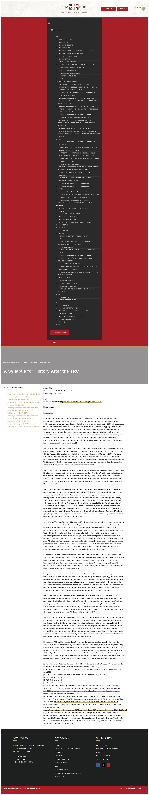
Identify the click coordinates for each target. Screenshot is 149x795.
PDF (45, 399)
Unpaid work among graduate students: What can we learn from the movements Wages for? (78, 196)
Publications (61, 228)
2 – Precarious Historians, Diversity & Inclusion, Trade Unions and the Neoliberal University (78, 154)
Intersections (64, 233)
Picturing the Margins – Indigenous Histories (77, 117)
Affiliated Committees (67, 62)
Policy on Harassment (68, 70)
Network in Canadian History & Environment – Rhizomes (77, 290)
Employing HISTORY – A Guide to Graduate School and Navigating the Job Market (78, 243)
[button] (144, 9)
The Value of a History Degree (71, 316)
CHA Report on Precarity (69, 164)
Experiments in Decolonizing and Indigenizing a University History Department (77, 88)
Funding (62, 322)
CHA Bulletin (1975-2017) (68, 283)
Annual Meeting (62, 225)
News (61, 79)
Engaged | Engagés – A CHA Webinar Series (75, 114)
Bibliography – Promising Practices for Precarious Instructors (74, 179)
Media (58, 294)
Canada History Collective (70, 264)
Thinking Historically (67, 219)
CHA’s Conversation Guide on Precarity (75, 183)
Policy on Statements (67, 76)
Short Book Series (66, 247)
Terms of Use (102, 759)
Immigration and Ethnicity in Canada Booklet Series (76, 251)
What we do (63, 42)
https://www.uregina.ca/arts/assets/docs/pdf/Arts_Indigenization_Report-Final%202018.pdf (86, 702)
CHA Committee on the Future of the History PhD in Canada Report (78, 273)
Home (4, 362)
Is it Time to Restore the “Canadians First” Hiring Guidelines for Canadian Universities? (78, 168)
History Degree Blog (67, 319)
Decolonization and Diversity (67, 81)
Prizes (58, 302)
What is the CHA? (65, 39)
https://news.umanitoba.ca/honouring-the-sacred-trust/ (81, 402)
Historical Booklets (67, 280)
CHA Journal (64, 230)
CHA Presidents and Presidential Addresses (76, 65)
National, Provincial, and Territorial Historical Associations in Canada (78, 268)
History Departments (67, 286)
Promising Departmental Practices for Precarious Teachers (74, 174)
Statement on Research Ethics (71, 73)
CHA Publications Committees (70, 56)
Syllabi (61, 211)
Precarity (60, 139)
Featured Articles (66, 278)
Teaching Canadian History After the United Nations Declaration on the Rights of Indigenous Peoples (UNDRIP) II (78, 109)
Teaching (59, 205)
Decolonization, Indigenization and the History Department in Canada (77, 94)
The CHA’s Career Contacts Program (73, 311)
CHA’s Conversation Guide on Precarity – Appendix (75, 188)
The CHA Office (64, 59)
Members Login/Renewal (107, 748)
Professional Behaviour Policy (71, 67)
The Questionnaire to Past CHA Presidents (76, 50)
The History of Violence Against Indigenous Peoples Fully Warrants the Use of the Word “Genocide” (76, 122)
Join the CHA (102, 745)
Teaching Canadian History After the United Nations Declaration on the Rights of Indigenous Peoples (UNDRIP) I (78, 100)
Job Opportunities (66, 313)
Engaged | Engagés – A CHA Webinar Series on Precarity (76, 143)
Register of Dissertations (69, 214)
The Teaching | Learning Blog (70, 216)
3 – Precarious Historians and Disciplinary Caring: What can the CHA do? (79, 160)
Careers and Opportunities (67, 308)
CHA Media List (64, 297)
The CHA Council (65, 48)
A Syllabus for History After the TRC (74, 84)
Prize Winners (64, 305)
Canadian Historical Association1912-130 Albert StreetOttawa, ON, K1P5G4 (28, 748)
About (58, 36)
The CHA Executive (66, 45)
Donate (99, 752)
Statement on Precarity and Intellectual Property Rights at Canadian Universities (75, 201)
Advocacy (60, 324)
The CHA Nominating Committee (71, 53)
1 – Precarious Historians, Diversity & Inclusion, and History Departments (78, 149)
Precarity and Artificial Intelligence (74, 192)
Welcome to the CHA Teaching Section (74, 208)
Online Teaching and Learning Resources (75, 222)
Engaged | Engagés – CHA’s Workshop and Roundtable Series (75, 260)
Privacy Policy (103, 755)
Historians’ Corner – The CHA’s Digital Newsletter (73, 237)
